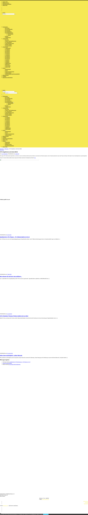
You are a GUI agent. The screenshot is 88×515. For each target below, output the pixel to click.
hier (35, 157)
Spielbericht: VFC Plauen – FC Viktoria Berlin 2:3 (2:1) (15, 237)
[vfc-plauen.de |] (8, 24)
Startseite (2, 148)
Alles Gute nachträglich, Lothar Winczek (11, 355)
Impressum (86, 503)
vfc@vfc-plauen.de (45, 499)
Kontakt (86, 502)
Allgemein (6, 148)
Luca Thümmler (5, 153)
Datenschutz (85, 501)
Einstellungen (45, 514)
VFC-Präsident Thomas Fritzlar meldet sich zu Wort (14, 316)
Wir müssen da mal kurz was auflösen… (11, 276)
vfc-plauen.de (5, 505)
